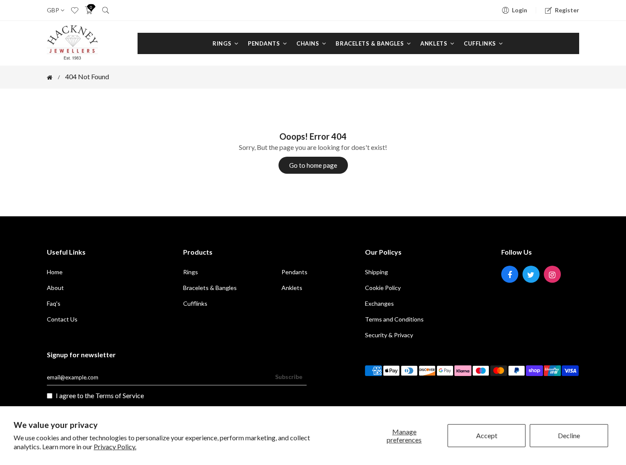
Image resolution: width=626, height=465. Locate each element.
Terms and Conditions (394, 319)
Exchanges (379, 303)
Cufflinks (480, 43)
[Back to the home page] (49, 77)
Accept (486, 435)
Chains (308, 43)
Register (567, 10)
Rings (222, 43)
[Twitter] (531, 274)
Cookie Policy (383, 287)
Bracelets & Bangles (370, 43)
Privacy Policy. (115, 446)
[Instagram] (552, 274)
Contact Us (62, 319)
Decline (569, 435)
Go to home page (313, 165)
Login (519, 10)
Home (55, 272)
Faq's (53, 303)
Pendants (264, 43)
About (55, 287)
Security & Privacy (389, 335)
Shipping (376, 272)
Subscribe (288, 376)
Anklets (434, 43)
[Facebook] (509, 274)
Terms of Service (119, 395)
